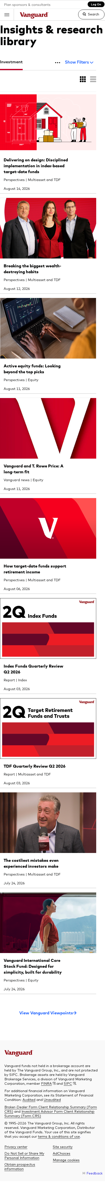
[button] (7, 14)
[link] (87, 16)
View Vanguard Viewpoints (46, 1013)
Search (93, 14)
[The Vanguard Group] (34, 16)
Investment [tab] (11, 62)
